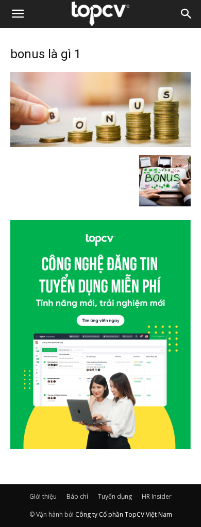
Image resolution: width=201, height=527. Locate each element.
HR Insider (157, 496)
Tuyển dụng (115, 496)
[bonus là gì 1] (100, 144)
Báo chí (77, 496)
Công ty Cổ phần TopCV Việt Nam (123, 514)
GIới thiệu (43, 496)
